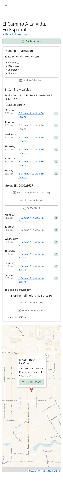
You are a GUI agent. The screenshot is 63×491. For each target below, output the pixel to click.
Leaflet (33, 471)
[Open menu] (6, 4)
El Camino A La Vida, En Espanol (31, 115)
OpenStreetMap (45, 471)
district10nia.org (33, 200)
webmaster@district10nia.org (33, 192)
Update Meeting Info (33, 310)
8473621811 (33, 208)
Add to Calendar (32, 80)
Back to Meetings (16, 34)
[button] (31, 389)
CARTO (57, 471)
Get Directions (33, 41)
